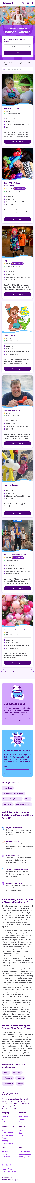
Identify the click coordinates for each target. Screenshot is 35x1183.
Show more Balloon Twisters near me (17, 672)
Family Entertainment (23, 804)
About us (5, 1117)
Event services (24, 1151)
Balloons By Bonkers (12, 410)
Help (20, 1130)
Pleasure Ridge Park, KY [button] (18, 28)
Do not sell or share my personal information (17, 1174)
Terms (4, 1169)
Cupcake (7, 261)
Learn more (17, 772)
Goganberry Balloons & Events (17, 630)
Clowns (27, 799)
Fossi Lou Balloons (12, 336)
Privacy (10, 1169)
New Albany (17, 1072)
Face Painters (7, 804)
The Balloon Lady (11, 109)
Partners (5, 1122)
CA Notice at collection (10, 1171)
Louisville (6, 1072)
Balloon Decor (7, 788)
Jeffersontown (8, 1083)
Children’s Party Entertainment (13, 793)
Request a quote (25, 1122)
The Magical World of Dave (15, 555)
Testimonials (6, 1157)
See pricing (17, 721)
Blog (3, 1119)
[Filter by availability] (19, 69)
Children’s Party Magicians (12, 799)
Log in (21, 1136)
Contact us (23, 1133)
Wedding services (25, 1157)
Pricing (4, 1154)
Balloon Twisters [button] (17, 32)
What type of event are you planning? (15, 40)
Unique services (25, 1154)
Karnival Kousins (11, 485)
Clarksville (20, 1078)
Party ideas (23, 1119)
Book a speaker (8, 1135)
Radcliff (20, 1083)
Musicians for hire (9, 1138)
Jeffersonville (8, 1078)
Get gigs (5, 1151)
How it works (24, 1117)
